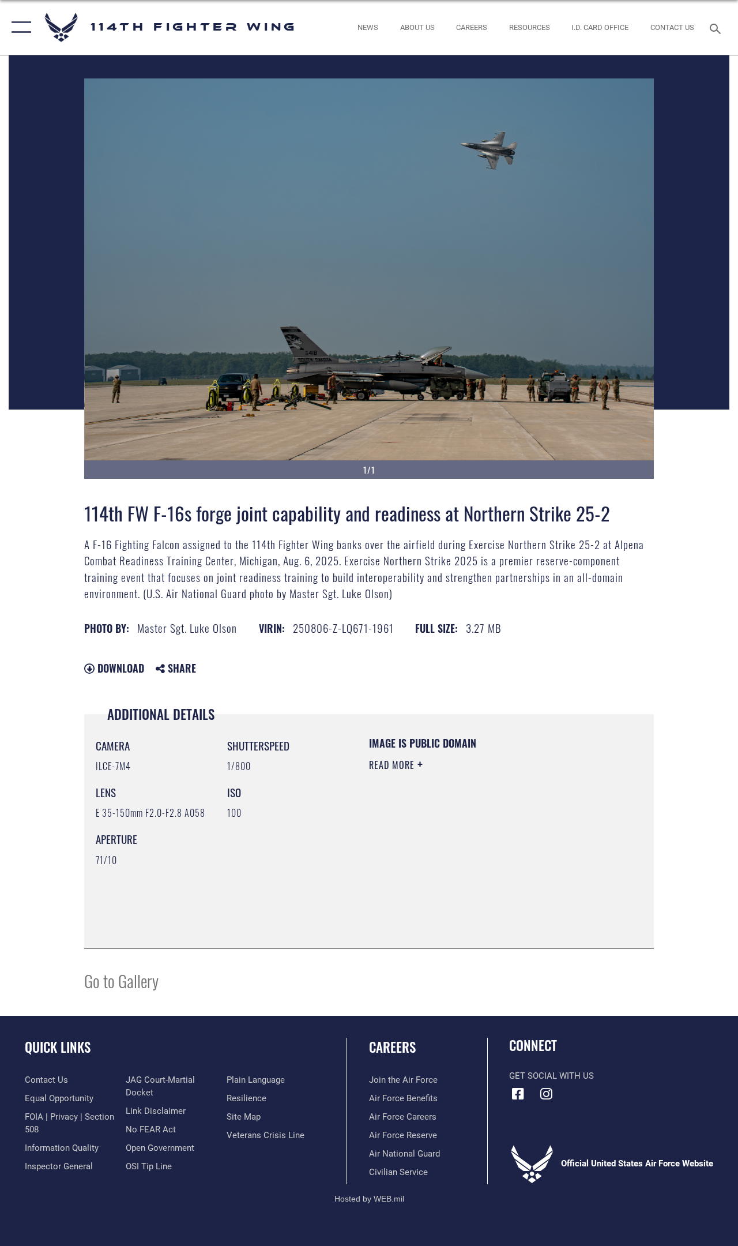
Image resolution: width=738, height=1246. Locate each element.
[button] (18, 27)
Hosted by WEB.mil (369, 1198)
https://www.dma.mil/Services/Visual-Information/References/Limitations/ (472, 862)
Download (119, 667)
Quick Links (58, 1047)
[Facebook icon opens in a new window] (517, 1093)
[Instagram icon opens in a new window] (546, 1093)
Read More (393, 765)
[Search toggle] (717, 27)
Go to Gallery (121, 980)
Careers (392, 1047)
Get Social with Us (551, 1076)
